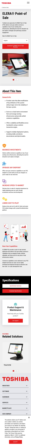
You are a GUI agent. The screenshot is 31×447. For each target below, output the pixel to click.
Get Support (15, 320)
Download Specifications (15, 291)
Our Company (6, 414)
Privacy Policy (19, 437)
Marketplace (6, 408)
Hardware (5, 397)
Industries (6, 385)
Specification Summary (15, 286)
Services (5, 402)
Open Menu (28, 3)
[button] (13, 79)
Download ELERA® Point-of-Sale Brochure (15, 46)
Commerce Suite (5, 7)
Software (5, 391)
